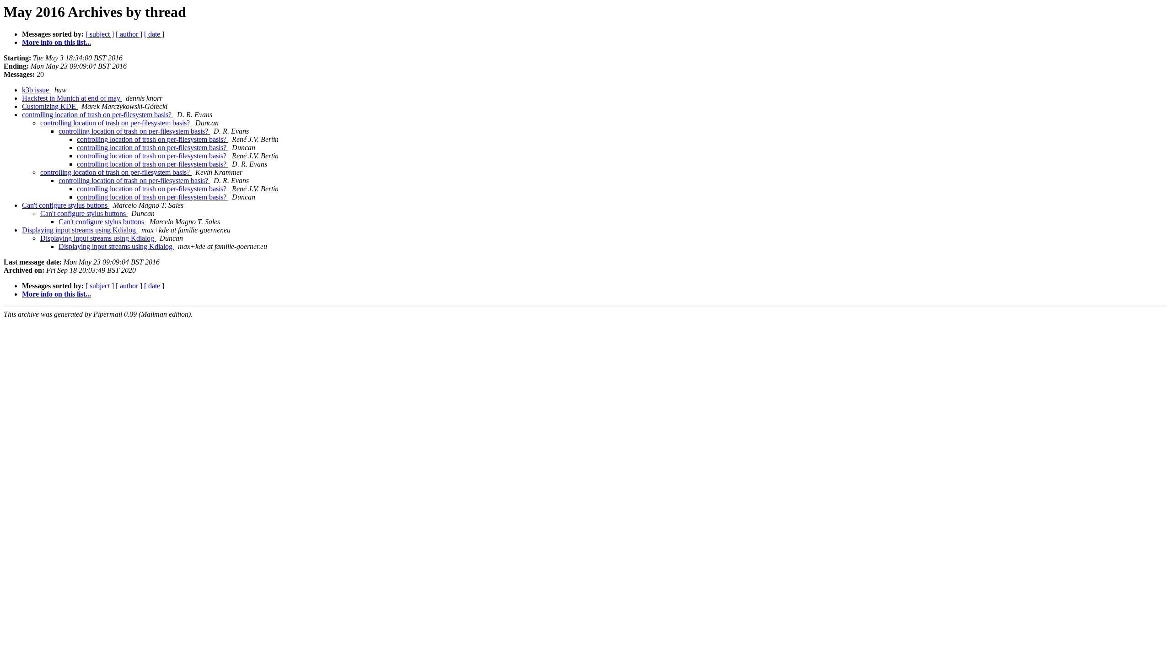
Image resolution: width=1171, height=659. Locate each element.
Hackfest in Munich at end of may (72, 98)
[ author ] (129, 34)
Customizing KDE (50, 106)
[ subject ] (100, 34)
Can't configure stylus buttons (65, 205)
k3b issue (36, 90)
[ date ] (154, 34)
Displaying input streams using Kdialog (80, 230)
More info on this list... (56, 42)
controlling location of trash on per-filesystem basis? (97, 115)
